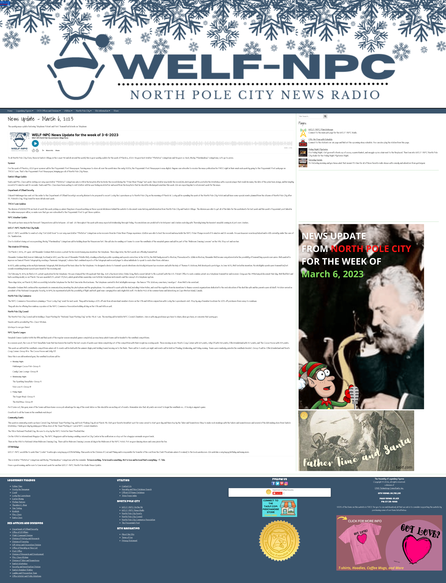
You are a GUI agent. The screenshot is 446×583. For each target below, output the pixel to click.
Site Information (102, 111)
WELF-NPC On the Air (132, 507)
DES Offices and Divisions (48, 111)
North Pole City (83, 111)
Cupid (14, 492)
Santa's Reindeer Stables (22, 570)
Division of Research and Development (28, 554)
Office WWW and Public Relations (26, 576)
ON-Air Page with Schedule (320, 139)
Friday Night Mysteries (318, 149)
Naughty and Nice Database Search (137, 489)
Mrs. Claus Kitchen (20, 557)
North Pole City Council (132, 516)
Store (116, 111)
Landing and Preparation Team (24, 573)
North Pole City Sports (132, 513)
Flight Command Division (22, 535)
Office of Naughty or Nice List (25, 548)
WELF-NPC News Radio (133, 510)
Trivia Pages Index (129, 495)
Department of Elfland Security (25, 529)
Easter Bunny (18, 499)
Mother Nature (18, 502)
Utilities (67, 111)
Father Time (17, 486)
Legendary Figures (24, 111)
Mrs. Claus (16, 514)
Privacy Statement (129, 540)
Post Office (17, 551)
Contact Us (126, 486)
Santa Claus (17, 517)
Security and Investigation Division (26, 566)
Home (9, 111)
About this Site (128, 534)
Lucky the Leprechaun (21, 495)
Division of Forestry (20, 541)
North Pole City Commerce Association (138, 519)
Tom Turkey (17, 508)
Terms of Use (127, 537)
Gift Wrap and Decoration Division (26, 545)
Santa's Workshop (20, 563)
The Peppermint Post (131, 523)
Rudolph (15, 511)
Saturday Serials (315, 160)
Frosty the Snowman (20, 489)
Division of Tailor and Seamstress (25, 560)
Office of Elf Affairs (20, 532)
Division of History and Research (25, 538)
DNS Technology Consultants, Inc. (389, 488)
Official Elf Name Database (133, 492)
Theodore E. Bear (19, 505)
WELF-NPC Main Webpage (320, 129)
